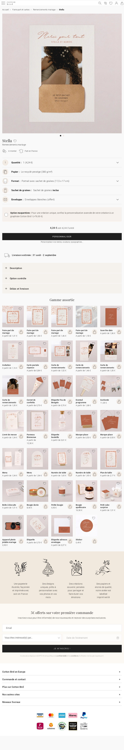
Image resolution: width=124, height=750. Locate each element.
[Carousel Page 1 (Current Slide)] (60, 135)
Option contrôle (18, 278)
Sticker (79, 539)
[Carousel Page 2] (63, 135)
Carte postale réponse (33, 366)
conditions (74, 656)
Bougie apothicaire (81, 506)
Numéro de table (58, 473)
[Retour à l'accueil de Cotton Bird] (11, 4)
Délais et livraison (19, 288)
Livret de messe (9, 434)
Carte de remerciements (58, 366)
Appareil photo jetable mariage (9, 540)
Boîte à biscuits (9, 505)
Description (16, 268)
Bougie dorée (33, 505)
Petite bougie (57, 505)
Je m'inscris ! (62, 648)
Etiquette (31, 539)
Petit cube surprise (104, 506)
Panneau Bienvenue (31, 435)
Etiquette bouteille (55, 435)
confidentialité (62, 656)
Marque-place (82, 434)
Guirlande (104, 400)
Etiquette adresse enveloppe (59, 540)
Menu (4, 473)
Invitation (6, 365)
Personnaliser (62, 236)
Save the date (106, 330)
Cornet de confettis (31, 401)
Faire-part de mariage (8, 331)
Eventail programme (81, 401)
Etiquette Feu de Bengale (58, 401)
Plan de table (106, 473)
